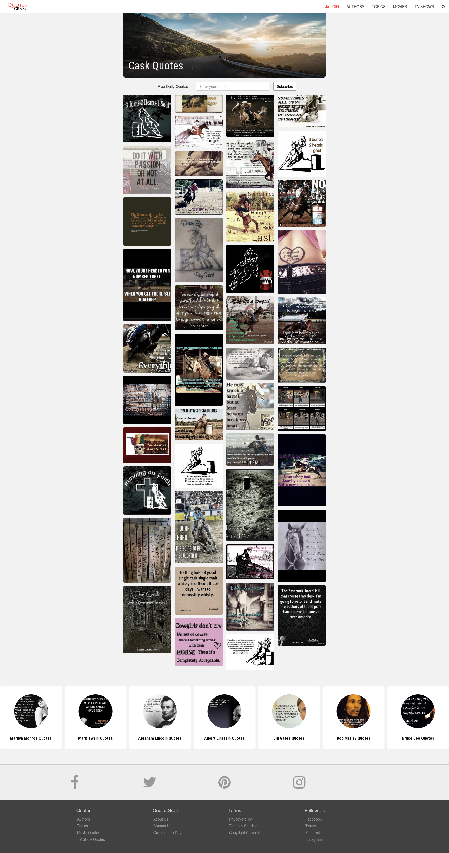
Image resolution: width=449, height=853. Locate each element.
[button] (443, 6)
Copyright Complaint (246, 832)
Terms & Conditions (245, 825)
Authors (355, 6)
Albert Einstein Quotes (160, 738)
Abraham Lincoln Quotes (95, 738)
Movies (400, 6)
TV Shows (424, 6)
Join (334, 6)
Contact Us (162, 825)
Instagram (313, 839)
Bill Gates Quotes (224, 738)
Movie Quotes (88, 832)
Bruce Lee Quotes (354, 738)
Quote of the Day (167, 832)
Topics (378, 6)
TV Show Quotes (91, 839)
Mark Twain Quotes (31, 738)
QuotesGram (17, 6)
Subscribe (285, 86)
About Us (160, 819)
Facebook (313, 819)
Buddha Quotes (418, 738)
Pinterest (312, 832)
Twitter (310, 825)
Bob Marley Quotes (289, 738)
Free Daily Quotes (172, 86)
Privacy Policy (240, 819)
